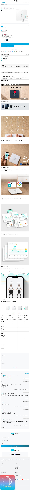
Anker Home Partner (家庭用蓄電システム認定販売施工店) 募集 (19, 468)
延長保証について (8, 440)
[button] (1, 8)
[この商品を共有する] (28, 26)
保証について (6, 59)
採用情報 (2, 466)
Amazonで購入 (22, 46)
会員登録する (17, 434)
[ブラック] (7, 40)
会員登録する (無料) (27, 54)
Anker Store (16, 472)
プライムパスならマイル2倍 (9, 35)
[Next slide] (28, 15)
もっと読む (3, 427)
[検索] (1, 4)
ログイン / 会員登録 (25, 2)
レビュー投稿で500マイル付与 (3, 31)
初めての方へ (2, 473)
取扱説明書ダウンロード (4, 363)
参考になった (26, 389)
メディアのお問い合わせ (17, 466)
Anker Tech (16, 473)
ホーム (1, 7)
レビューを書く (26, 373)
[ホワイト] (5, 40)
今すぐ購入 (7, 46)
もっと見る (14, 367)
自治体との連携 (16, 467)
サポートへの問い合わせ (3, 472)
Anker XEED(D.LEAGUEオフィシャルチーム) (18, 475)
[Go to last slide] (16, 15)
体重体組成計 (4, 7)
